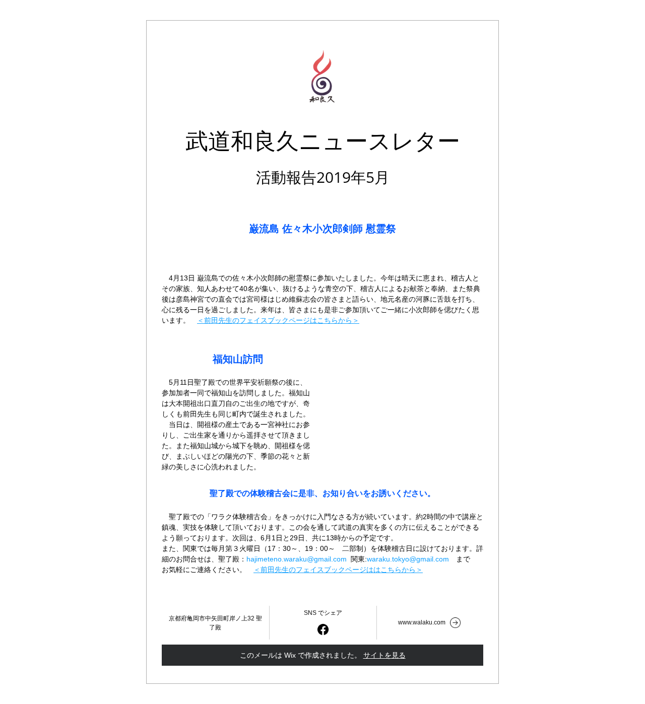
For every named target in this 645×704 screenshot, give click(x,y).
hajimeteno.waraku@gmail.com (296, 559)
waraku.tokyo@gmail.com (408, 559)
